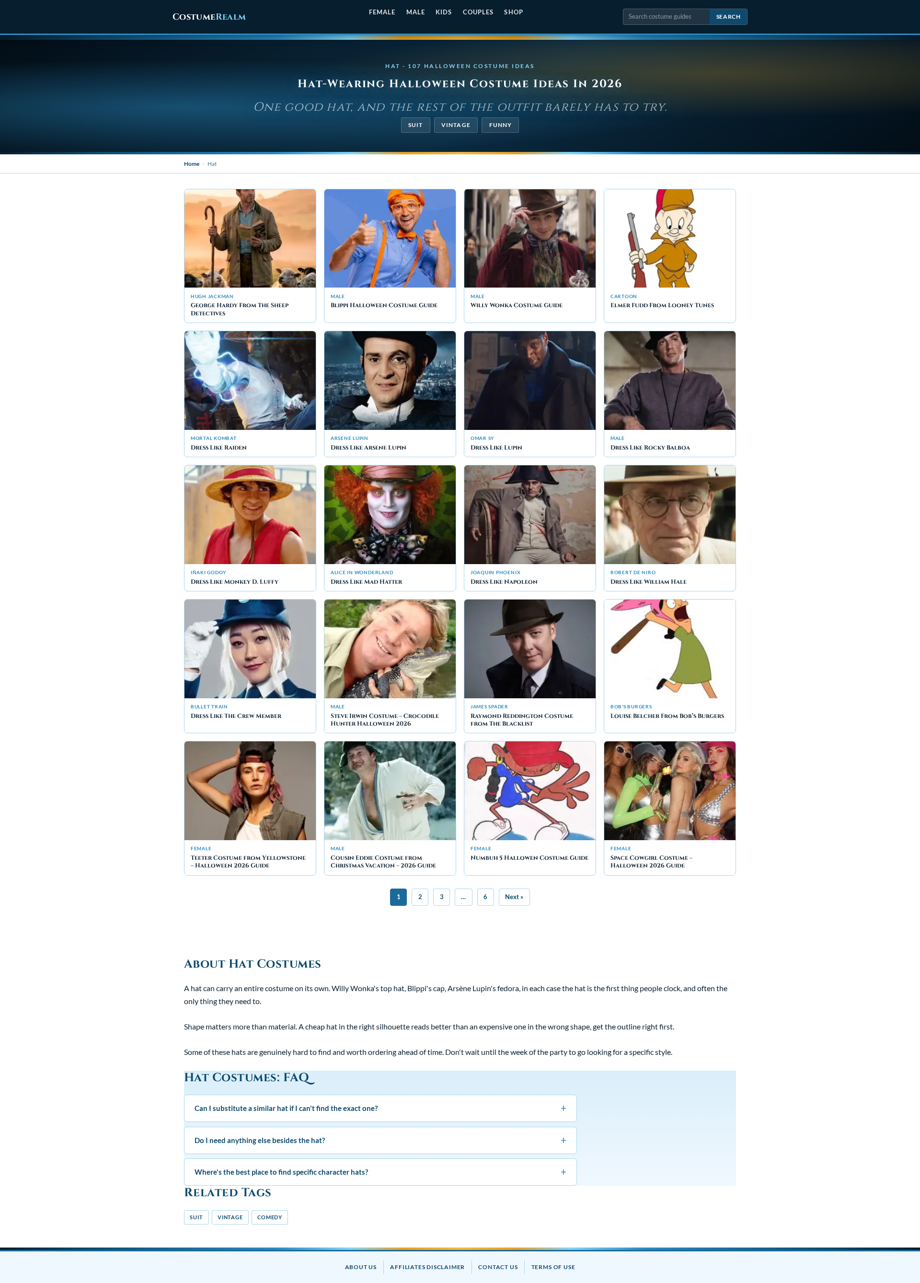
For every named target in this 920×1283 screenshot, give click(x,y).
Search (728, 16)
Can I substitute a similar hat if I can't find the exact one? (380, 1108)
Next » (514, 897)
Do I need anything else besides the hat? (380, 1140)
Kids (444, 12)
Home (191, 163)
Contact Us (498, 1267)
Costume (209, 17)
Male (415, 12)
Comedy (269, 1217)
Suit (415, 124)
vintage (230, 1217)
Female (382, 12)
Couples (478, 12)
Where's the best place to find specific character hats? (380, 1172)
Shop (513, 12)
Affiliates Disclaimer (427, 1267)
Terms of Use (553, 1267)
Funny (500, 124)
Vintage (456, 124)
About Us (361, 1267)
